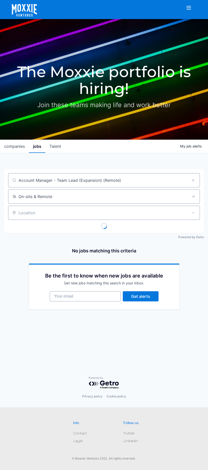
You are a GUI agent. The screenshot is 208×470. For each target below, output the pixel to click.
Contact (79, 433)
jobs (37, 146)
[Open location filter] (193, 212)
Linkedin (130, 441)
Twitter (129, 433)
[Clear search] (193, 180)
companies (14, 146)
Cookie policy (116, 396)
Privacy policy (92, 396)
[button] (191, 4)
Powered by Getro (191, 237)
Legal (77, 441)
